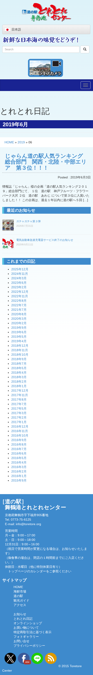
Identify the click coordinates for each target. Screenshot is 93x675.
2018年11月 (19, 350)
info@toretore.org (28, 524)
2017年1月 (19, 422)
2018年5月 (19, 368)
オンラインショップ (28, 623)
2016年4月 (19, 462)
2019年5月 (19, 336)
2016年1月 (19, 476)
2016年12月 (19, 426)
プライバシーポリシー (29, 645)
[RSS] (51, 658)
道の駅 (18, 596)
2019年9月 (19, 327)
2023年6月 (19, 282)
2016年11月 (19, 431)
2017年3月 (19, 413)
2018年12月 (19, 345)
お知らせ (20, 614)
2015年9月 (19, 480)
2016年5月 (19, 458)
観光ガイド (21, 600)
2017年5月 (19, 408)
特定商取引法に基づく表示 (32, 632)
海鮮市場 (20, 591)
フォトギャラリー (26, 636)
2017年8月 (19, 399)
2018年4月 (19, 372)
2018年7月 (19, 363)
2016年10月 (19, 435)
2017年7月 (19, 404)
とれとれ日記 (23, 618)
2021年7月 (19, 309)
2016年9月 (19, 440)
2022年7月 (19, 305)
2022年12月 (19, 291)
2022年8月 (19, 300)
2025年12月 (19, 269)
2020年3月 (19, 318)
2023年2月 (19, 287)
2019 (21, 142)
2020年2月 (19, 323)
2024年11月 (19, 273)
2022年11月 (19, 296)
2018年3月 (19, 377)
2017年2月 (19, 417)
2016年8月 (19, 444)
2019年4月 (19, 341)
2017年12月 (19, 390)
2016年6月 (19, 453)
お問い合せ (21, 641)
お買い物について (26, 627)
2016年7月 (19, 449)
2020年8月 (19, 314)
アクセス (20, 605)
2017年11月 (19, 395)
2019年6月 (19, 332)
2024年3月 (19, 278)
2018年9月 (19, 359)
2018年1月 (19, 386)
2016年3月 (19, 467)
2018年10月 (19, 354)
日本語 (16, 29)
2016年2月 (19, 471)
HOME (9, 142)
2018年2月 (19, 381)
